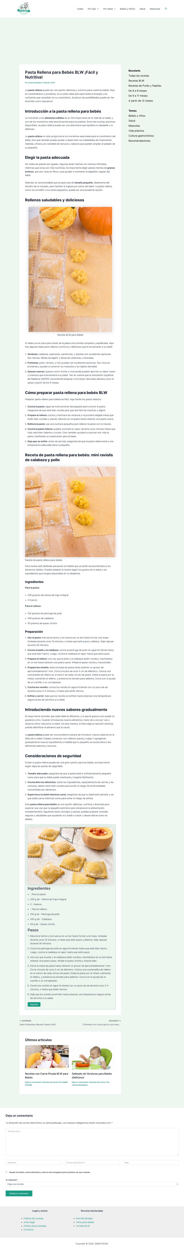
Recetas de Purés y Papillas (145, 85)
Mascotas (155, 9)
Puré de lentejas (84, 1218)
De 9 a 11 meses (138, 95)
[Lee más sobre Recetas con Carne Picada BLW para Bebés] (47, 1057)
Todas (80, 9)
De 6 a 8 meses (138, 90)
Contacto (29, 1229)
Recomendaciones (139, 140)
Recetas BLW (136, 80)
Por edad (108, 9)
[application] (97, 9)
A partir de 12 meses (141, 100)
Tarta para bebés (85, 1222)
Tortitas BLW (83, 1226)
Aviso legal (29, 1222)
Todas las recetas (139, 75)
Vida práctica (136, 130)
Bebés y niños (137, 115)
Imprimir (34, 1004)
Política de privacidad (35, 1226)
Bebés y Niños (127, 9)
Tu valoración (11, 1180)
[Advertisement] (92, 36)
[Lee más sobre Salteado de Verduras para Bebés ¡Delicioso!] (94, 1057)
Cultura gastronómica (141, 135)
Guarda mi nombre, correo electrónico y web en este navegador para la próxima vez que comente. (49, 1172)
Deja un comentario (33, 1082)
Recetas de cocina (50, 1082)
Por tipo (92, 9)
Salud (142, 9)
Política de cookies (33, 1218)
